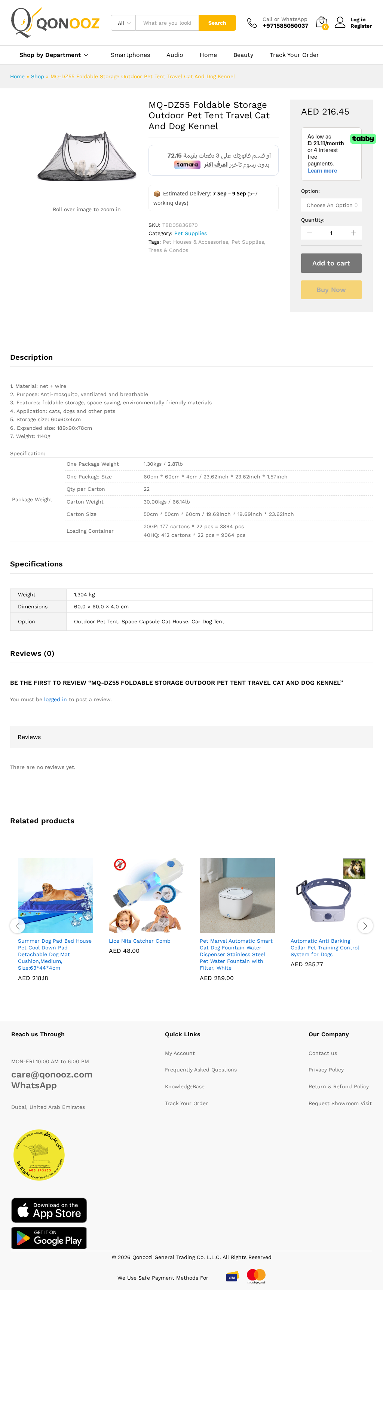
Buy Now (331, 290)
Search (217, 23)
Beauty (243, 55)
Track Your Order (294, 55)
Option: (310, 191)
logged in (55, 699)
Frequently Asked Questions (201, 1070)
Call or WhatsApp (285, 19)
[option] (55, 925)
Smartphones (130, 55)
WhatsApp (34, 1085)
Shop (37, 76)
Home (208, 55)
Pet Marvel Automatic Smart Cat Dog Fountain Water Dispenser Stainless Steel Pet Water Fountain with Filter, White (236, 954)
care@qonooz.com (52, 1074)
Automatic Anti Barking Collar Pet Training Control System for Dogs (325, 947)
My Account (180, 1053)
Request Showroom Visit (340, 1103)
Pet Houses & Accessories (195, 242)
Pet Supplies (190, 233)
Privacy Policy (326, 1070)
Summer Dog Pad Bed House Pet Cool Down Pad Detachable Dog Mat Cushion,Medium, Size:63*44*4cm (55, 954)
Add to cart (331, 263)
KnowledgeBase (185, 1086)
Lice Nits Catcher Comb (140, 941)
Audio (174, 55)
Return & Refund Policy (339, 1086)
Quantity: (313, 219)
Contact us (323, 1053)
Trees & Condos (168, 250)
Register (361, 26)
